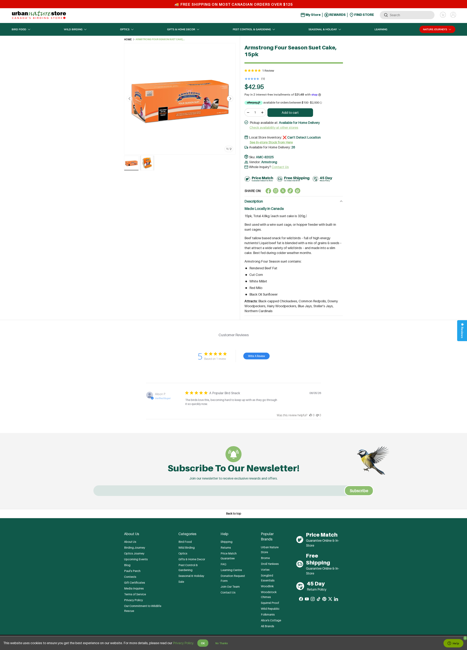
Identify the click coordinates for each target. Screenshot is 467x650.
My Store (313, 15)
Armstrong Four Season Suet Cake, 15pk (160, 39)
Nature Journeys (435, 29)
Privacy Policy (133, 600)
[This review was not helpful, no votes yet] (317, 415)
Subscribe (359, 490)
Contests (130, 577)
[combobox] (407, 15)
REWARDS (337, 15)
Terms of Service (135, 594)
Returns (226, 547)
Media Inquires (134, 588)
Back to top (233, 513)
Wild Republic (270, 608)
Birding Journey (134, 547)
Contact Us (280, 167)
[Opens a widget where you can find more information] (453, 643)
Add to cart (290, 113)
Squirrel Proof (270, 603)
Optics (125, 29)
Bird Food (19, 29)
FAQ (223, 564)
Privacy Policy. (183, 643)
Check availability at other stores (274, 127)
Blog (127, 565)
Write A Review (256, 356)
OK (203, 643)
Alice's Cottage (271, 620)
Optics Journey (134, 553)
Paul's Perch (132, 571)
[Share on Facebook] (268, 190)
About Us (130, 542)
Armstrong (269, 162)
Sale (181, 581)
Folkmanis (268, 614)
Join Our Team (230, 586)
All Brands (267, 626)
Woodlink (267, 586)
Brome (265, 558)
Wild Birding (73, 29)
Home (128, 39)
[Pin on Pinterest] (297, 190)
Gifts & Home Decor (181, 29)
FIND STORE (364, 15)
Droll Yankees (270, 564)
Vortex (265, 569)
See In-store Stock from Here (271, 142)
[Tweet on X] (275, 190)
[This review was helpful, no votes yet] (310, 415)
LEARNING (381, 29)
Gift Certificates (134, 582)
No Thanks (221, 643)
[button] (443, 15)
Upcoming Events (136, 559)
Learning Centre (231, 570)
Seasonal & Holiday (322, 29)
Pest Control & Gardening (252, 29)
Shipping (226, 542)
